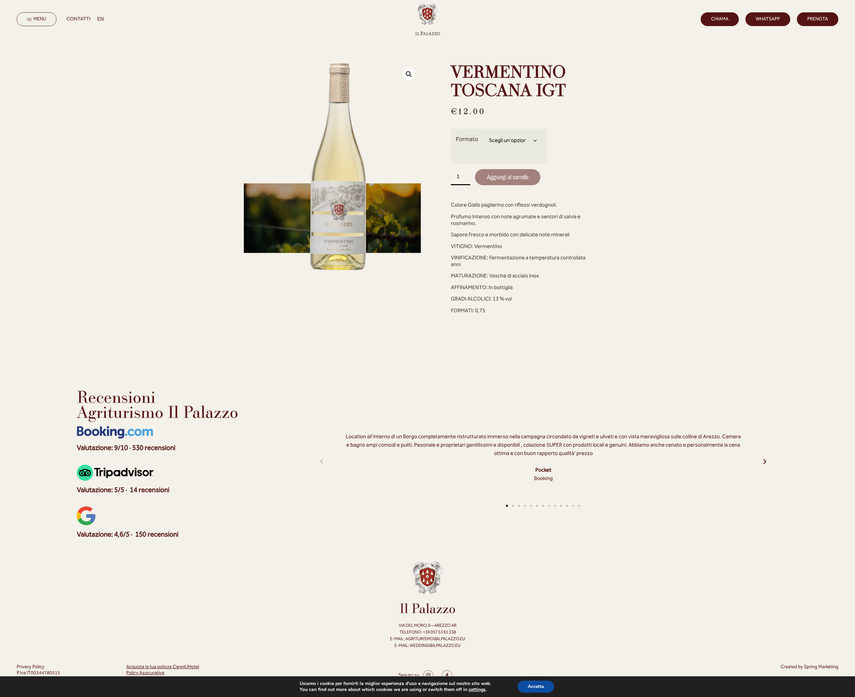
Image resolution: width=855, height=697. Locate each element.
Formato (467, 139)
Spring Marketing (821, 667)
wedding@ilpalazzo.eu (435, 645)
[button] (409, 74)
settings (477, 690)
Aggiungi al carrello (507, 177)
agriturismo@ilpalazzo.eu (435, 639)
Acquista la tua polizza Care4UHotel (162, 667)
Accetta (536, 686)
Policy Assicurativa (145, 673)
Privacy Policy (30, 667)
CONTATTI (78, 19)
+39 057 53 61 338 (439, 632)
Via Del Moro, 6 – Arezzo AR (428, 625)
